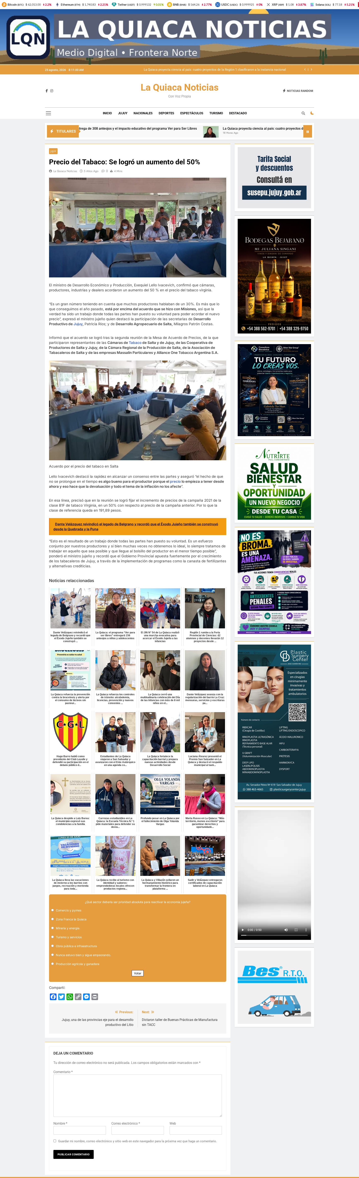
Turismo (216, 113)
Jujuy (122, 113)
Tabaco (135, 343)
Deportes (166, 113)
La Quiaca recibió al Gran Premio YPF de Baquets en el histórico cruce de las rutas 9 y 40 (224, 69)
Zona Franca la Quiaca (71, 919)
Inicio (107, 113)
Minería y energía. (68, 928)
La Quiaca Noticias (180, 87)
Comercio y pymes (68, 910)
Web (173, 1123)
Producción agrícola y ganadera (77, 964)
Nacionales (143, 113)
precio (175, 481)
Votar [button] (137, 973)
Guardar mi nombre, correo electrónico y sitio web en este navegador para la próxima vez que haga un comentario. (137, 1141)
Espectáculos (191, 113)
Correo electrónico (125, 1123)
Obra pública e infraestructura (76, 946)
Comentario (63, 1072)
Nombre (60, 1123)
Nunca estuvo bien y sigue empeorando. (83, 955)
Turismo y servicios (69, 937)
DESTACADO (238, 113)
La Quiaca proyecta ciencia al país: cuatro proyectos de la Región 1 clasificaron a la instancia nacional (186, 128)
